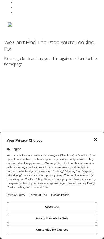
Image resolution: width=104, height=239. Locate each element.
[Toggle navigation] (89, 25)
